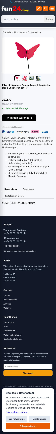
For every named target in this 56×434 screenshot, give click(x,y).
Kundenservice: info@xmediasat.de (19, 251)
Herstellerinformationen (14, 196)
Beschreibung (10, 189)
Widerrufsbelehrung (12, 335)
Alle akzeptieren (28, 426)
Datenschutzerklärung (17, 412)
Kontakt (6, 295)
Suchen (49, 19)
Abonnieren (28, 373)
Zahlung (7, 304)
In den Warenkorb (21, 117)
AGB (5, 326)
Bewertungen (28, 189)
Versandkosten (10, 299)
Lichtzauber (19, 32)
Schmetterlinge (34, 32)
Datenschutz (9, 331)
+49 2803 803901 (11, 246)
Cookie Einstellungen (13, 339)
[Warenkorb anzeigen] (45, 8)
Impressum (8, 322)
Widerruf (7, 308)
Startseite (7, 32)
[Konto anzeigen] (39, 8)
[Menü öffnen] (52, 8)
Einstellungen (39, 419)
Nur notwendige (16, 419)
